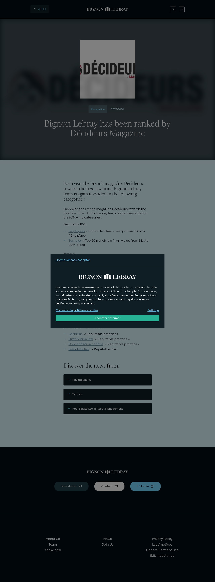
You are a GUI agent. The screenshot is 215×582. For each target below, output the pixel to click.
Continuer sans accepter (73, 260)
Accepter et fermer (107, 318)
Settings (153, 310)
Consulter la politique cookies (77, 310)
